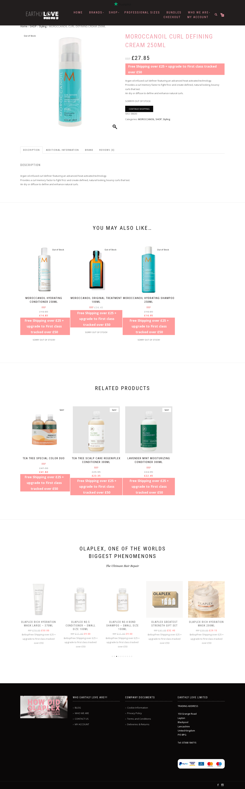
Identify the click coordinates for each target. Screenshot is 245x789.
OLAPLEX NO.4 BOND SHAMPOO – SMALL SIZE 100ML (122, 625)
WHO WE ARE (198, 12)
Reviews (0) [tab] (107, 150)
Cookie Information (137, 707)
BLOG (78, 707)
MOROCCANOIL (146, 119)
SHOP (113, 12)
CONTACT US (82, 718)
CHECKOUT (172, 17)
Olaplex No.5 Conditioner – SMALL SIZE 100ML (81, 625)
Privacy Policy (134, 713)
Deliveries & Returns (138, 724)
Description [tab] (31, 150)
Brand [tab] (89, 150)
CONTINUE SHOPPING (139, 109)
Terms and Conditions (139, 718)
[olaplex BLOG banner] (41, 707)
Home (78, 12)
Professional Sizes (142, 12)
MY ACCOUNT (198, 17)
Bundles (174, 12)
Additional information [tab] (62, 150)
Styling (42, 26)
